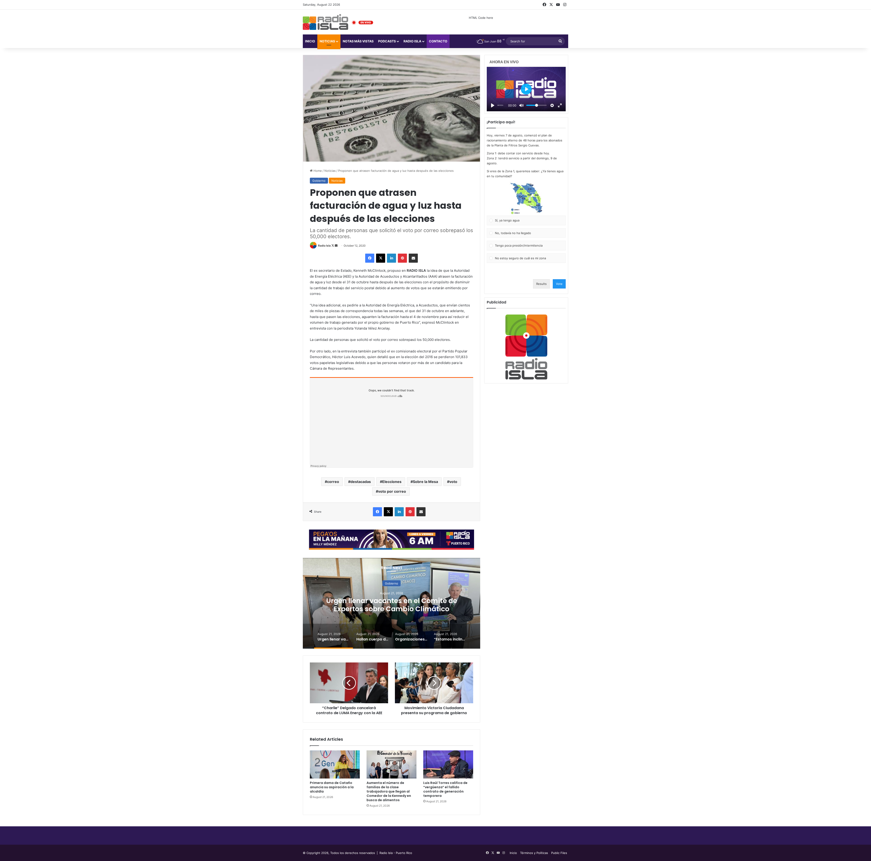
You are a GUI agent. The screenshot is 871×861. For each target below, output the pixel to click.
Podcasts (387, 41)
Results (541, 284)
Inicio (310, 41)
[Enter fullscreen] (559, 105)
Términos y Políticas (534, 853)
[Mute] (521, 105)
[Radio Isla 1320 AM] (325, 22)
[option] (432, 603)
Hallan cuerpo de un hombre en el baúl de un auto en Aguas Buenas (433, 605)
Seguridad (433, 583)
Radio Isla (324, 245)
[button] (526, 199)
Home (317, 170)
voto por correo (392, 491)
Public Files (559, 853)
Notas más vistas (358, 41)
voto (453, 481)
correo (333, 481)
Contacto (438, 41)
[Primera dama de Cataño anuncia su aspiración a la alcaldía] (335, 764)
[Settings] (552, 105)
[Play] (492, 105)
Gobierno (318, 180)
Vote (559, 284)
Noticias (327, 41)
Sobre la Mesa (425, 481)
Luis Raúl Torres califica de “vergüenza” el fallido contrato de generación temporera (445, 789)
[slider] (500, 105)
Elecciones (391, 481)
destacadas (360, 481)
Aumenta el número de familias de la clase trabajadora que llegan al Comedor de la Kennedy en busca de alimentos (389, 791)
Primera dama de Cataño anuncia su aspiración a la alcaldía (332, 787)
